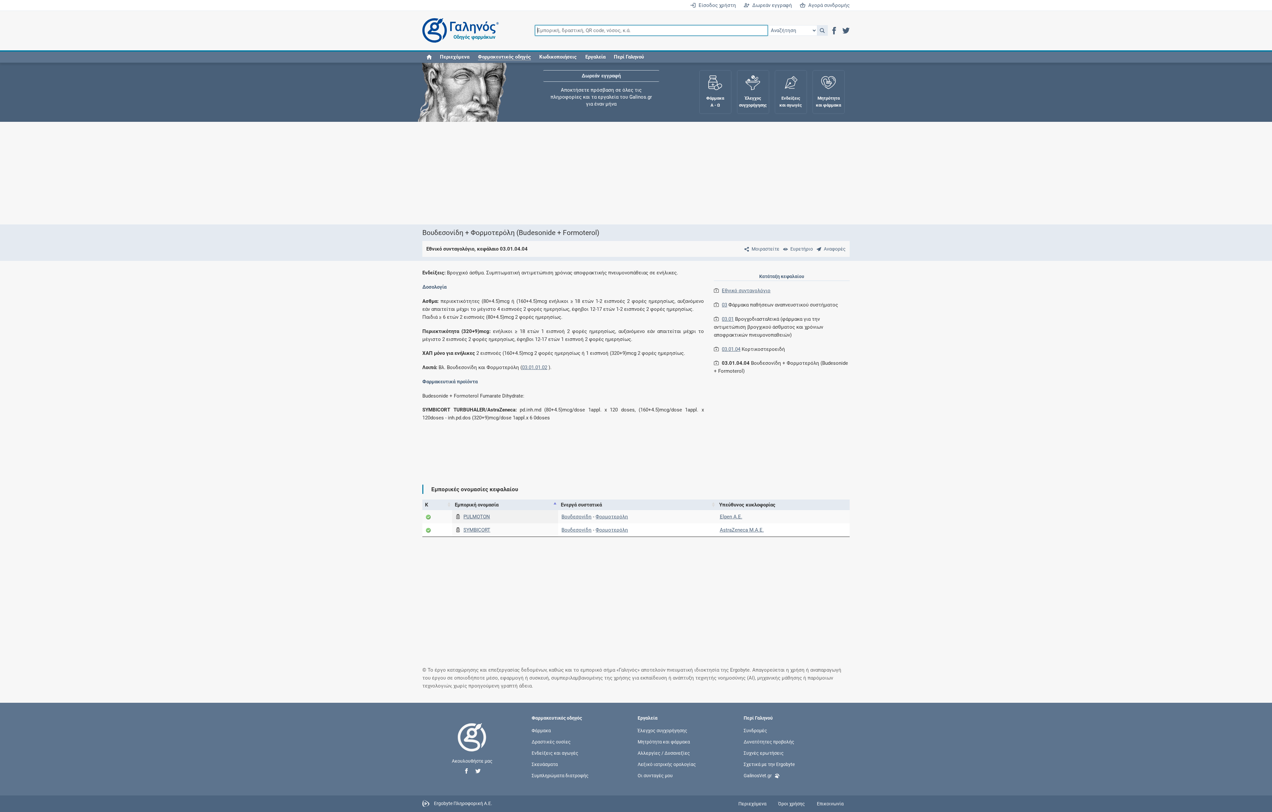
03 (724, 305)
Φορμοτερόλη (612, 517)
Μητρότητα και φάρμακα (664, 741)
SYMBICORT (476, 530)
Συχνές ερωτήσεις (764, 753)
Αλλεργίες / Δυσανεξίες (664, 753)
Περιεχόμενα (454, 57)
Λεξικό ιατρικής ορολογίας (667, 764)
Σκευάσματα (545, 764)
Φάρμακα (541, 730)
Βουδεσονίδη (576, 517)
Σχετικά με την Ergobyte (769, 764)
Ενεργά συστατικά (581, 505)
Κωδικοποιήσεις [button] (558, 57)
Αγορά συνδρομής (828, 5)
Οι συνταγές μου (655, 775)
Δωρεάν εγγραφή (771, 5)
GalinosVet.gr (758, 775)
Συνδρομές (755, 730)
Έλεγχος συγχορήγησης (601, 83)
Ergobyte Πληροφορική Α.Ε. (463, 803)
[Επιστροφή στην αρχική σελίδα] (472, 744)
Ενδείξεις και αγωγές (555, 753)
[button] (822, 30)
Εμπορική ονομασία (477, 505)
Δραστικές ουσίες (551, 741)
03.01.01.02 (534, 367)
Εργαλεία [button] (595, 57)
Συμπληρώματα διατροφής (560, 775)
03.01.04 (731, 349)
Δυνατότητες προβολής (769, 741)
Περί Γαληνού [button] (629, 57)
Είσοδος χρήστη (716, 5)
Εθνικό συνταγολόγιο (746, 291)
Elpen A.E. (731, 517)
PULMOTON (476, 517)
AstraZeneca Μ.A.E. (742, 530)
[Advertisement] (616, 173)
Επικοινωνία (830, 803)
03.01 (728, 319)
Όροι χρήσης (791, 803)
